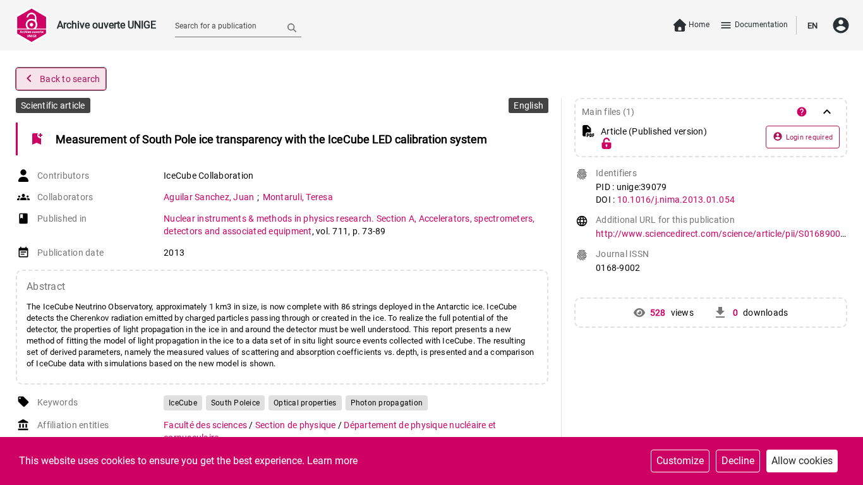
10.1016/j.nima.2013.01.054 (676, 200)
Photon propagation (387, 402)
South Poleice (235, 402)
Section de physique (296, 425)
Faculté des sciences (206, 425)
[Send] (291, 27)
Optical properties (305, 402)
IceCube (183, 402)
